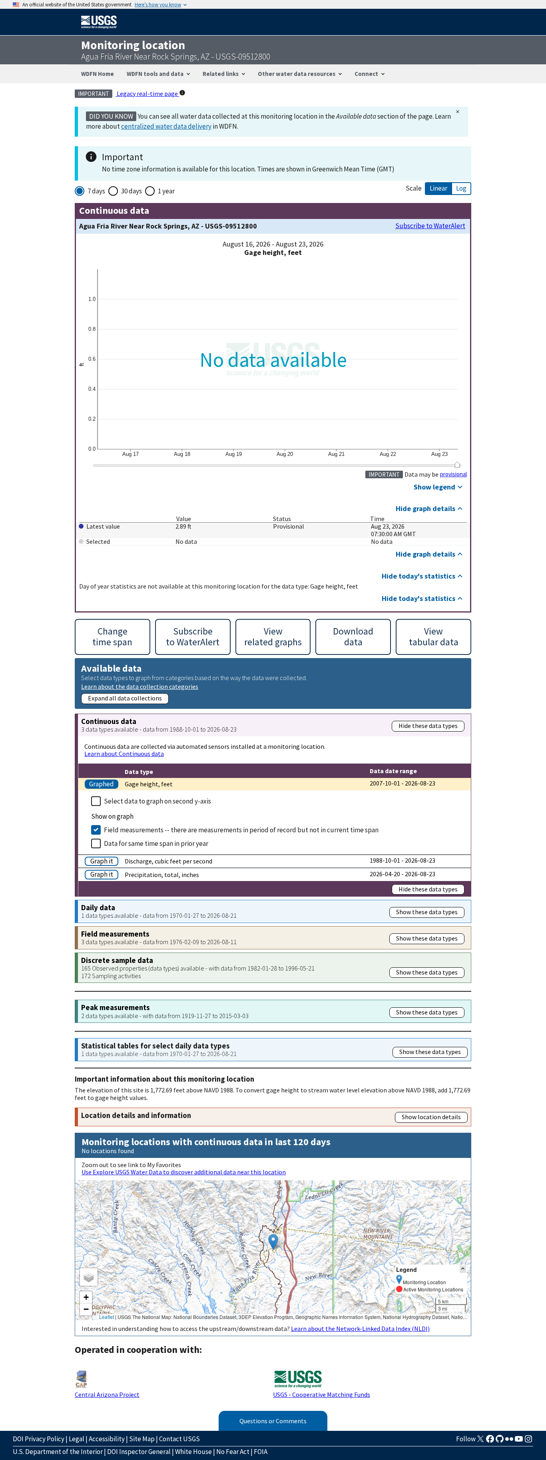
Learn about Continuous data (124, 754)
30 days (131, 191)
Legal (76, 1438)
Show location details (431, 1117)
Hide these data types (428, 726)
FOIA (260, 1451)
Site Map (142, 1438)
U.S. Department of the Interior (58, 1451)
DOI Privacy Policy (38, 1438)
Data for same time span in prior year (156, 843)
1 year (166, 191)
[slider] (457, 464)
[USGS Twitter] (480, 1441)
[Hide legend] (463, 1269)
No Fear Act (232, 1451)
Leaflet (106, 1316)
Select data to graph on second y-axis (157, 801)
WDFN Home (97, 74)
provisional (453, 474)
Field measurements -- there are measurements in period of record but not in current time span (241, 829)
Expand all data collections (125, 698)
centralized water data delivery (166, 126)
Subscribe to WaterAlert (430, 226)
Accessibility (107, 1438)
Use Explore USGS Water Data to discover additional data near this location (184, 1172)
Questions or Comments (273, 1421)
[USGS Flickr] (509, 1441)
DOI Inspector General (139, 1451)
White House (193, 1451)
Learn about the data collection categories (139, 686)
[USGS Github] (499, 1441)
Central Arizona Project (107, 1394)
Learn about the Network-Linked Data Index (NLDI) (360, 1329)
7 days (96, 191)
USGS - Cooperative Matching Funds (321, 1394)
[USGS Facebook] (490, 1441)
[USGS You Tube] (519, 1441)
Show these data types (427, 912)
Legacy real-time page (147, 93)
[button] (273, 1242)
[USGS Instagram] (528, 1441)
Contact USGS (179, 1438)
